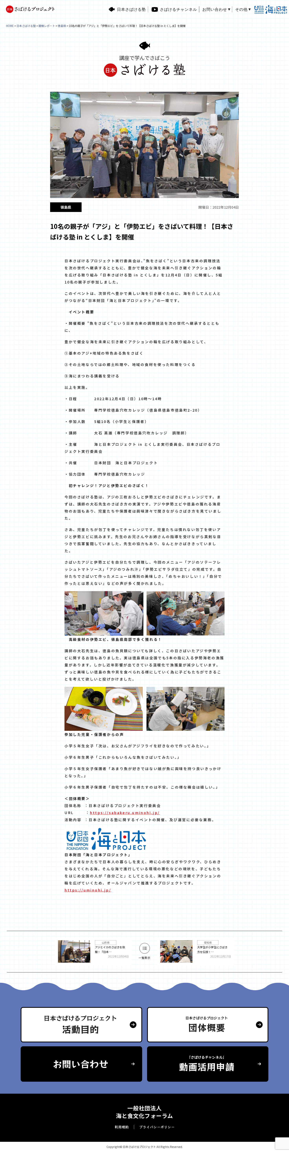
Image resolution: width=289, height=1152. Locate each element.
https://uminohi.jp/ (87, 889)
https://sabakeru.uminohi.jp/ (125, 812)
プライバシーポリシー (157, 1126)
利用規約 (122, 1126)
